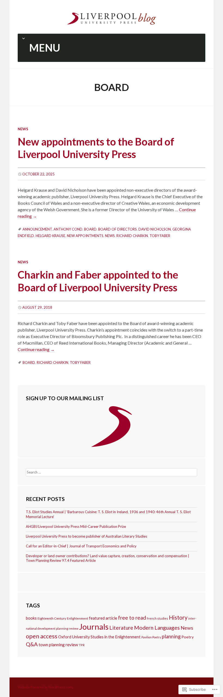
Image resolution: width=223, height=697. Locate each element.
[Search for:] (111, 471)
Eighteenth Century (52, 618)
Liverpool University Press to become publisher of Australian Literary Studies (86, 536)
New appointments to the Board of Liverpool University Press (96, 147)
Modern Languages (157, 627)
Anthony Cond (68, 229)
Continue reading (36, 349)
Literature (121, 628)
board (90, 229)
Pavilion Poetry (151, 637)
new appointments (85, 236)
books (31, 618)
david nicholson (154, 229)
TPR (82, 645)
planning (171, 636)
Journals (94, 626)
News (23, 129)
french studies (157, 618)
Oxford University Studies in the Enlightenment (99, 637)
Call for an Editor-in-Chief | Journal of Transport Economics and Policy (81, 546)
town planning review (58, 644)
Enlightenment (77, 618)
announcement (37, 229)
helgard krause (50, 236)
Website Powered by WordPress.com (45, 687)
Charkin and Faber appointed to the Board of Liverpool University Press (98, 281)
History (178, 617)
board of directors (117, 229)
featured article (103, 618)
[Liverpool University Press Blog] (111, 17)
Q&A (32, 644)
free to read (132, 617)
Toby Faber (160, 236)
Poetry (187, 637)
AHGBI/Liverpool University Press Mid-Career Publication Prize (76, 526)
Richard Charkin (132, 236)
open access (41, 636)
